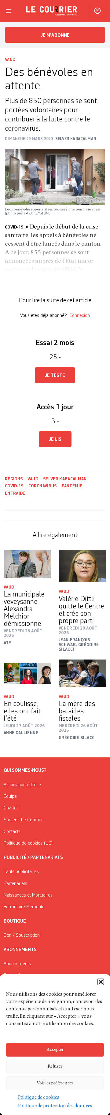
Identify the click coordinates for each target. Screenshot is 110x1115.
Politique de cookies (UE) (28, 843)
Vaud (10, 60)
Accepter (55, 1049)
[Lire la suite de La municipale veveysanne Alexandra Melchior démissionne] (27, 564)
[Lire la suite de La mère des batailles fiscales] (82, 673)
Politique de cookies (38, 1097)
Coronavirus (42, 486)
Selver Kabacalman (65, 479)
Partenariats (15, 883)
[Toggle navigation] (8, 11)
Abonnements (17, 963)
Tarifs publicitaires (21, 871)
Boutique (15, 921)
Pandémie (72, 486)
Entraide (15, 493)
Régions (14, 479)
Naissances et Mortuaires (28, 895)
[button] (101, 982)
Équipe (10, 796)
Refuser (55, 1066)
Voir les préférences (55, 1083)
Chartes (11, 808)
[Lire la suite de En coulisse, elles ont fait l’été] (27, 673)
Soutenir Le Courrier (23, 820)
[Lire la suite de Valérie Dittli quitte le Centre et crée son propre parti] (82, 566)
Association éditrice (22, 784)
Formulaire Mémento (24, 907)
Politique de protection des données (55, 1106)
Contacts (12, 831)
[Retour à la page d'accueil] (51, 11)
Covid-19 (14, 486)
